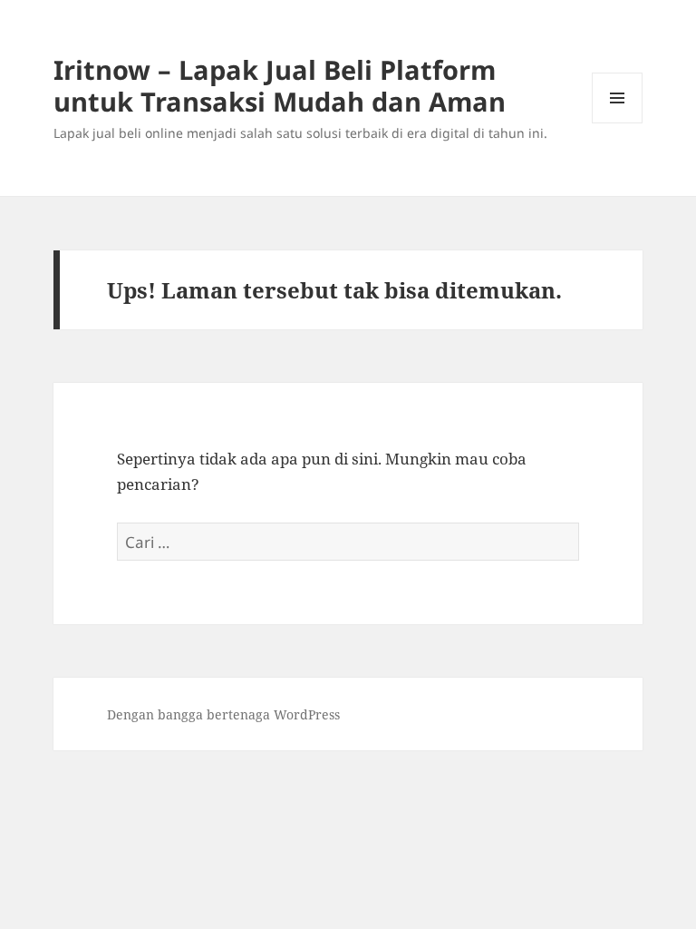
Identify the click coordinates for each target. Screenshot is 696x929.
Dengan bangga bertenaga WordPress (223, 714)
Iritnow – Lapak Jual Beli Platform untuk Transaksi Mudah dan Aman (279, 85)
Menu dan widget (618, 122)
